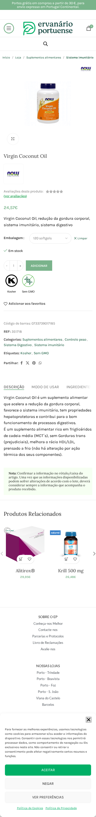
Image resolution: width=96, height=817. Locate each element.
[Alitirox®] (25, 544)
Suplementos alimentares (42, 339)
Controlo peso (75, 339)
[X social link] (27, 363)
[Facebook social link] (21, 363)
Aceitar (48, 770)
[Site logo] (48, 28)
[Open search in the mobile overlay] (45, 44)
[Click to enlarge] (12, 139)
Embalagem (13, 238)
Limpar (82, 238)
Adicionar (39, 266)
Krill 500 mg (70, 570)
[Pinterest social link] (34, 363)
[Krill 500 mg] (70, 544)
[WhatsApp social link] (40, 363)
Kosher (25, 353)
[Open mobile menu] (8, 28)
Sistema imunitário (49, 345)
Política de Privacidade (61, 808)
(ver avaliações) (15, 196)
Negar (48, 783)
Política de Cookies (30, 808)
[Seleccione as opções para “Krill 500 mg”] (66, 559)
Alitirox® (25, 570)
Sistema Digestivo (18, 345)
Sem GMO (41, 353)
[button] (88, 719)
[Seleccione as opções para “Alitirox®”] (21, 559)
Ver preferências (48, 797)
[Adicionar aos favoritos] (29, 559)
